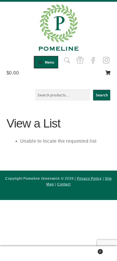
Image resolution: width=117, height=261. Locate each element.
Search (102, 95)
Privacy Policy (89, 179)
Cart (89, 250)
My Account (19, 253)
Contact (64, 184)
